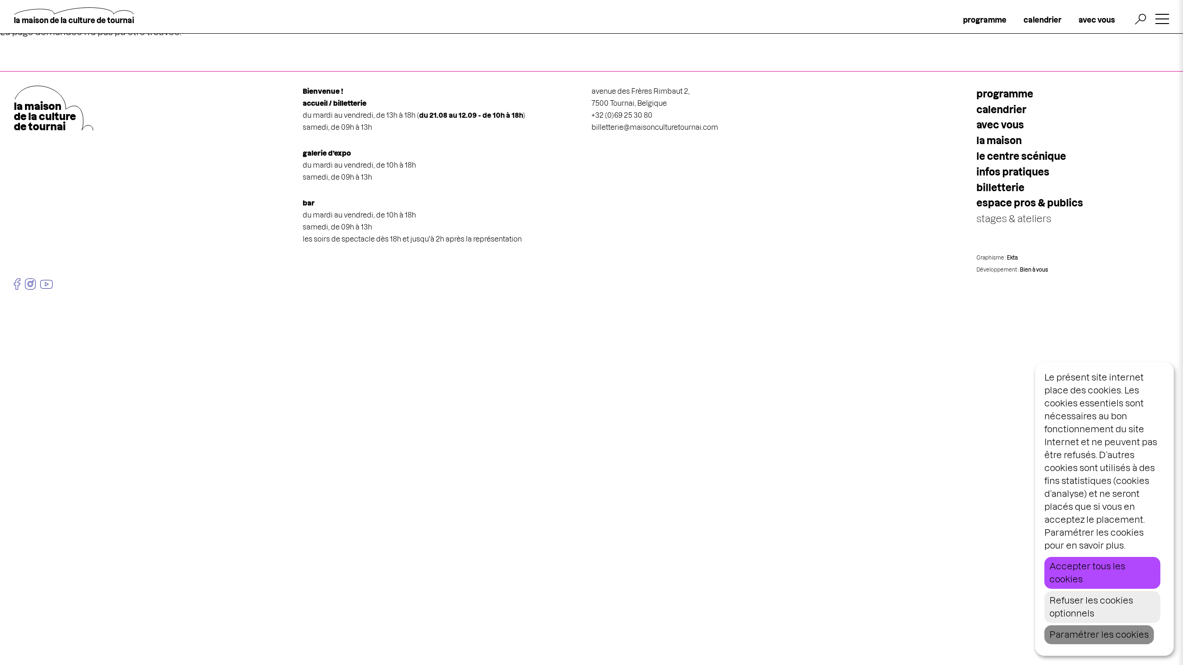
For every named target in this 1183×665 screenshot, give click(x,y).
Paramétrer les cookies (1099, 635)
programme (984, 20)
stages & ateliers (1013, 218)
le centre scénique (1021, 156)
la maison (999, 140)
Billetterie (1000, 187)
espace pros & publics (1029, 203)
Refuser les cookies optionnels (1091, 607)
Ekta (1012, 257)
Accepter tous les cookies (1087, 573)
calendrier (1042, 20)
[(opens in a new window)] (17, 284)
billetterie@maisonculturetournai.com (655, 127)
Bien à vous (1034, 269)
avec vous (1097, 20)
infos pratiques (1012, 172)
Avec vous (1000, 125)
